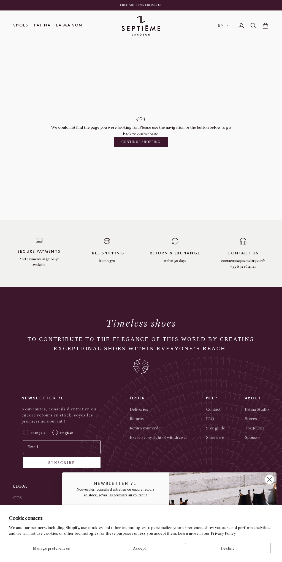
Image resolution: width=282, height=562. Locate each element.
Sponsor (252, 437)
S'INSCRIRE (61, 463)
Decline (228, 548)
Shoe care (215, 437)
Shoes (21, 25)
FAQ (210, 418)
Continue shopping (141, 142)
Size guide (215, 428)
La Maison (69, 25)
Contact (213, 409)
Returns (137, 418)
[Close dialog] (269, 479)
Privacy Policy (223, 533)
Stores (251, 418)
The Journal (255, 428)
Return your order (146, 428)
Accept (139, 548)
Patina (42, 25)
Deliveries (139, 409)
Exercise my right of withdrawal (158, 437)
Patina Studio (257, 409)
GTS (17, 497)
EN (221, 25)
